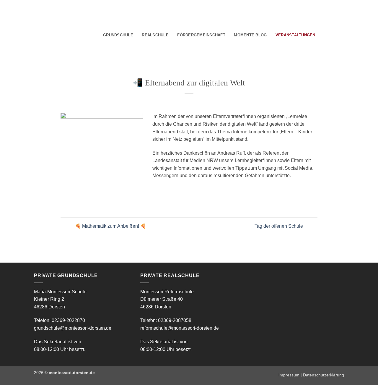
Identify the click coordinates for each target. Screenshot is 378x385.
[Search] (322, 35)
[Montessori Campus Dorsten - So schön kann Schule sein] (56, 34)
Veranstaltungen (295, 35)
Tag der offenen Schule (279, 226)
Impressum (288, 375)
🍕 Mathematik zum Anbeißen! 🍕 (110, 226)
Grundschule (118, 35)
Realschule (155, 35)
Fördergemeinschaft (201, 35)
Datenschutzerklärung (323, 375)
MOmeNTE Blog (250, 35)
